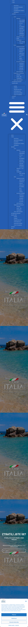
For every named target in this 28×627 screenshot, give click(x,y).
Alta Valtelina (20, 71)
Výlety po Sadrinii (18, 94)
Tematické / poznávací (19, 73)
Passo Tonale (20, 59)
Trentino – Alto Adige (20, 37)
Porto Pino (21, 30)
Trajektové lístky (18, 89)
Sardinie (18, 18)
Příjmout (14, 614)
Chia (20, 25)
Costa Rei (21, 28)
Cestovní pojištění (18, 92)
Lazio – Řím (19, 76)
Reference (16, 145)
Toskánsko (19, 40)
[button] (26, 601)
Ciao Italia (16, 5)
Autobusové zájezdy (16, 213)
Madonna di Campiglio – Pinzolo (22, 50)
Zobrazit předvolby (14, 622)
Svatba (15, 86)
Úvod (12, 135)
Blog (13, 97)
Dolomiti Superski (21, 61)
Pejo (20, 56)
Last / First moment (18, 211)
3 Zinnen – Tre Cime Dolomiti (21, 68)
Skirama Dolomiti (20, 46)
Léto (15, 16)
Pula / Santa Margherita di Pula (22, 22)
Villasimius (21, 26)
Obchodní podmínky (18, 7)
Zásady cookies (11, 625)
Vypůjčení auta (17, 91)
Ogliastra (21, 35)
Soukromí (17, 625)
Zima (15, 45)
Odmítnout (14, 618)
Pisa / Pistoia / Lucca (22, 42)
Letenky (15, 87)
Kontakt (13, 226)
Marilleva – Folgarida (22, 54)
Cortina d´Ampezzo (21, 64)
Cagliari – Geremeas (21, 32)
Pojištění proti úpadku (19, 10)
